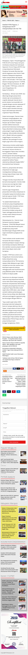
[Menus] (26, 1)
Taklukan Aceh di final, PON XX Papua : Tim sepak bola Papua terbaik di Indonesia (12, 359)
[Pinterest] (22, 369)
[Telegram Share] (18, 391)
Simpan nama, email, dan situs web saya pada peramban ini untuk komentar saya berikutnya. (13, 437)
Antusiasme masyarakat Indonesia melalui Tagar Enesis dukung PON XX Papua (12, 350)
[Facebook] (14, 369)
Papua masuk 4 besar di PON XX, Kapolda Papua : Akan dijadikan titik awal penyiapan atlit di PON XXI (13, 344)
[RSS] (5, 371)
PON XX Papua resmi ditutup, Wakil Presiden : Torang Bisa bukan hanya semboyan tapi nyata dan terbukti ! (12, 338)
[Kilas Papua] (5, 2)
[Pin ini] (14, 391)
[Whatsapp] (4, 395)
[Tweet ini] (9, 391)
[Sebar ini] (4, 391)
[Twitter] (18, 369)
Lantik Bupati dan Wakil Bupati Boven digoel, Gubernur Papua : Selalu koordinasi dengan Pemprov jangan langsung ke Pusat (20, 381)
